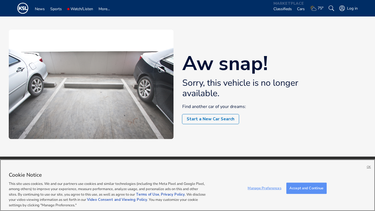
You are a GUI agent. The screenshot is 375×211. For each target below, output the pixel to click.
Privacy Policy (173, 194)
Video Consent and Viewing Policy (117, 200)
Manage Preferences (264, 187)
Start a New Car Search (210, 119)
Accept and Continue (306, 187)
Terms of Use (147, 194)
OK (369, 167)
